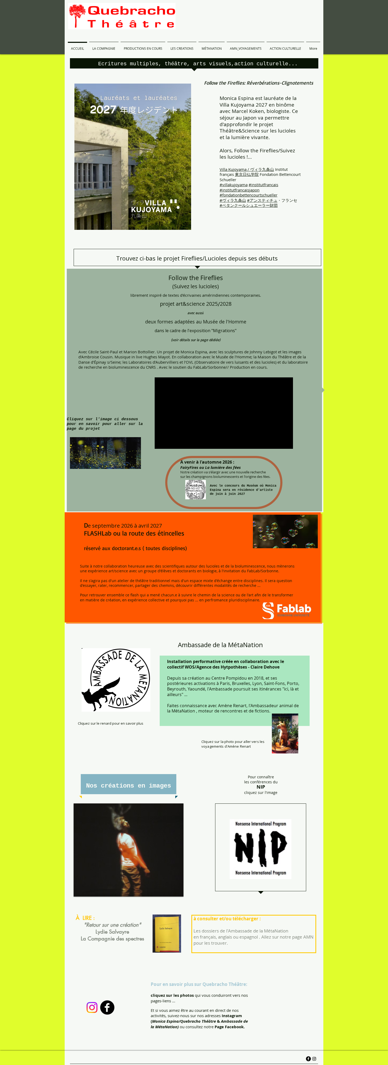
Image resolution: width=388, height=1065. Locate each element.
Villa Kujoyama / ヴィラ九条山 (247, 169)
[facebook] (107, 1007)
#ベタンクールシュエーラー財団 (249, 205)
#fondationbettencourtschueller (248, 195)
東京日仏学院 (247, 174)
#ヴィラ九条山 (233, 200)
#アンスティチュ (262, 200)
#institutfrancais (263, 184)
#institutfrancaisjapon (239, 190)
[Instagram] (92, 1007)
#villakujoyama (234, 184)
